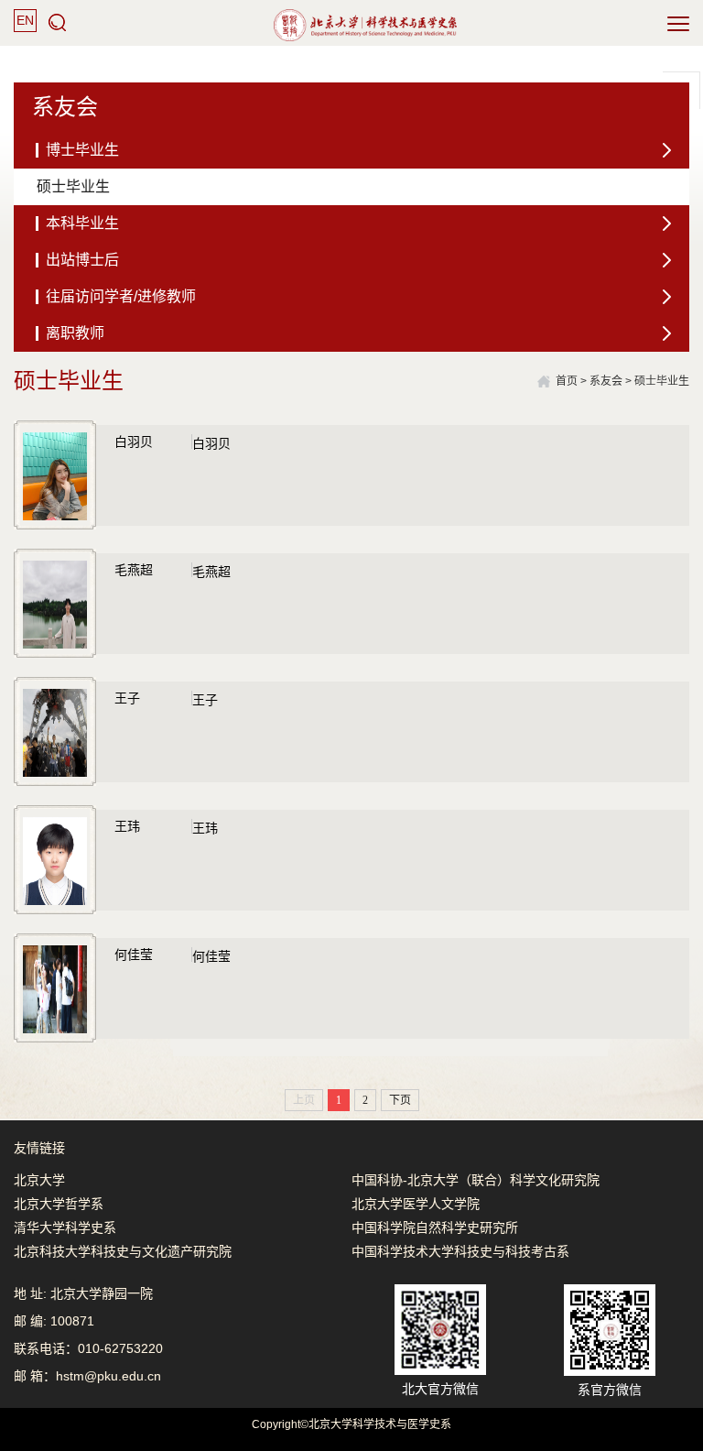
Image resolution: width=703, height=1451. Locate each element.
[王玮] (55, 860)
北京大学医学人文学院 (416, 1203)
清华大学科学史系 (65, 1227)
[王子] (55, 732)
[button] (57, 22)
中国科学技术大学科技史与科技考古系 (460, 1251)
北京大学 (39, 1180)
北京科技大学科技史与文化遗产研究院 (123, 1251)
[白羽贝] (55, 475)
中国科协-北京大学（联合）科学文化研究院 (476, 1180)
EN (25, 20)
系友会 (605, 381)
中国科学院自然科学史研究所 (435, 1227)
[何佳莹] (55, 988)
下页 (400, 1100)
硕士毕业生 (661, 381)
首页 (567, 381)
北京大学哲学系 (58, 1203)
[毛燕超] (55, 603)
